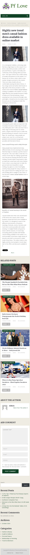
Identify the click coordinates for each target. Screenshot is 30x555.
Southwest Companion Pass (10, 500)
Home (4, 23)
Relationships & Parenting (9, 538)
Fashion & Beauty (11, 23)
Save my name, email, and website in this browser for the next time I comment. (14, 465)
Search (2, 482)
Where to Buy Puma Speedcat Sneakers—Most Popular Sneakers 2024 (14, 382)
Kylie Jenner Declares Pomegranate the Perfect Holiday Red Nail (14, 316)
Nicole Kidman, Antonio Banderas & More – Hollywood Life (14, 349)
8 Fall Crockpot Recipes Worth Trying (12, 497)
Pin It (12, 253)
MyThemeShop (23, 550)
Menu (4, 16)
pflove (13, 550)
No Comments (21, 286)
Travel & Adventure (7, 540)
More (5, 290)
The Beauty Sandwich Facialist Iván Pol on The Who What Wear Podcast (14, 283)
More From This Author (20, 408)
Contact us (10, 553)
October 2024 (6, 523)
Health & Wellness (7, 534)
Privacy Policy (19, 553)
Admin (3, 44)
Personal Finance (7, 536)
